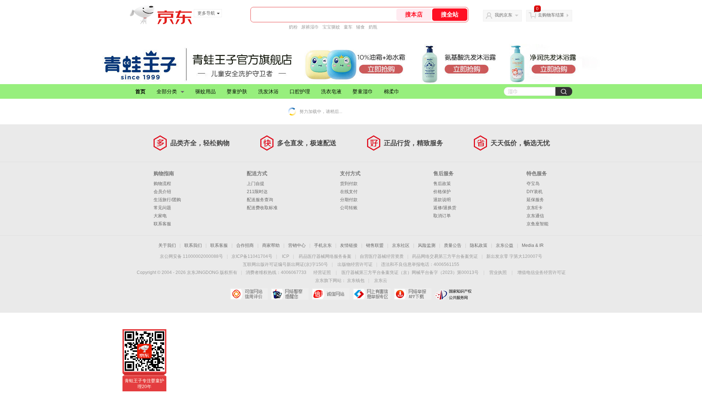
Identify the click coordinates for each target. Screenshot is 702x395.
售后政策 (442, 183)
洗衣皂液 (331, 91)
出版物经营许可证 (355, 264)
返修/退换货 (444, 207)
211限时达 (257, 191)
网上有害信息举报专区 (371, 294)
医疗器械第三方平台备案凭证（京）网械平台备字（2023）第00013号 (410, 272)
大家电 (160, 215)
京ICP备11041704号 (251, 256)
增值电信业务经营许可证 (541, 272)
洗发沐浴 (268, 91)
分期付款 (349, 199)
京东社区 (401, 245)
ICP (285, 256)
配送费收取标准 (262, 207)
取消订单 (442, 215)
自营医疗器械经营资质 (382, 256)
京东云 (380, 280)
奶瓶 (373, 27)
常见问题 (162, 207)
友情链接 (349, 245)
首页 (140, 91)
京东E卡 (534, 207)
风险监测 (426, 245)
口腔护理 (300, 91)
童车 (348, 27)
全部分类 (166, 91)
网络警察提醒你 (290, 294)
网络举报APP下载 (412, 294)
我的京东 (503, 15)
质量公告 (452, 245)
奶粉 (293, 27)
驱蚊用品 (205, 91)
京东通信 (535, 215)
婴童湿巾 (362, 91)
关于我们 (167, 245)
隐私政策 (478, 245)
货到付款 (349, 183)
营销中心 (297, 245)
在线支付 (349, 191)
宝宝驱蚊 (331, 27)
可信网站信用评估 (249, 294)
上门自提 (255, 183)
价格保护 (442, 191)
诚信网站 (331, 294)
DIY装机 (534, 191)
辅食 (360, 27)
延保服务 (535, 199)
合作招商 (245, 245)
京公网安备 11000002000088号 (191, 256)
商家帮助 (271, 245)
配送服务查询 (260, 199)
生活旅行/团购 (167, 199)
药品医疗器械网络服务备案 (325, 256)
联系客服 (162, 223)
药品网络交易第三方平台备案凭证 (445, 256)
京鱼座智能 (537, 223)
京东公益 (504, 245)
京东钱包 (356, 280)
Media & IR (533, 245)
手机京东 (323, 245)
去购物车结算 (551, 15)
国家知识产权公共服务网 (453, 294)
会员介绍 (162, 191)
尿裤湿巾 (310, 27)
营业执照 (498, 272)
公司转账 (349, 207)
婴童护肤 (237, 91)
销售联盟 (375, 245)
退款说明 (442, 199)
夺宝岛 (533, 183)
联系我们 (193, 245)
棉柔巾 (391, 91)
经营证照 (322, 272)
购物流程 (162, 183)
